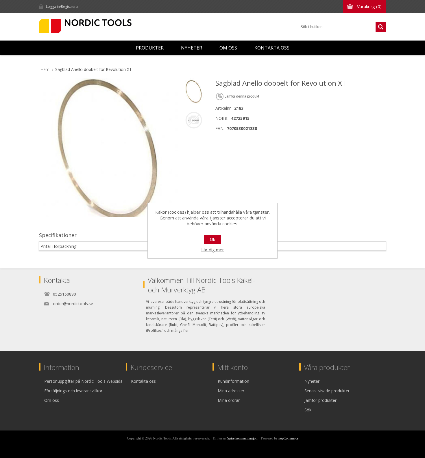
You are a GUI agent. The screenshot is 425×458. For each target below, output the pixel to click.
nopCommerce (288, 438)
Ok (212, 239)
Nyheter (191, 48)
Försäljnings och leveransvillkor (73, 390)
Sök (381, 27)
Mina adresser (231, 390)
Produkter (150, 48)
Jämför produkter (320, 400)
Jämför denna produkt (242, 96)
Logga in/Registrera (62, 6)
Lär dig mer (212, 249)
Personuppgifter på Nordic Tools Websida (83, 381)
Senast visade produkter (327, 390)
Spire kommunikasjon (242, 438)
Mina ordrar (229, 400)
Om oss (228, 48)
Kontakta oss (271, 48)
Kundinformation (233, 381)
